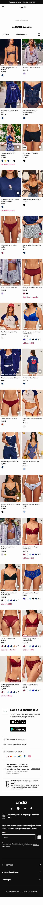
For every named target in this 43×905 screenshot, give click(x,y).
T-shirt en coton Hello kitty (31, 378)
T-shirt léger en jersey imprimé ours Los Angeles (10, 200)
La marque (24, 20)
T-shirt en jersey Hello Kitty (9, 332)
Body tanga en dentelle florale (32, 199)
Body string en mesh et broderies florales (30, 111)
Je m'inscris (35, 769)
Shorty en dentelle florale (30, 593)
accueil (17, 20)
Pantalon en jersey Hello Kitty (9, 461)
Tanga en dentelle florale (30, 685)
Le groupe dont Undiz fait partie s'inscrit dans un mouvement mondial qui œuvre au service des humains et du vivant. (25, 787)
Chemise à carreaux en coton (32, 68)
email (4, 832)
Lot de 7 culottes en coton (9, 419)
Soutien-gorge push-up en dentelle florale (31, 548)
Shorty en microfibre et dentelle (32, 288)
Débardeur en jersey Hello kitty (10, 378)
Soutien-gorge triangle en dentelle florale (30, 639)
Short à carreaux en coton (9, 288)
